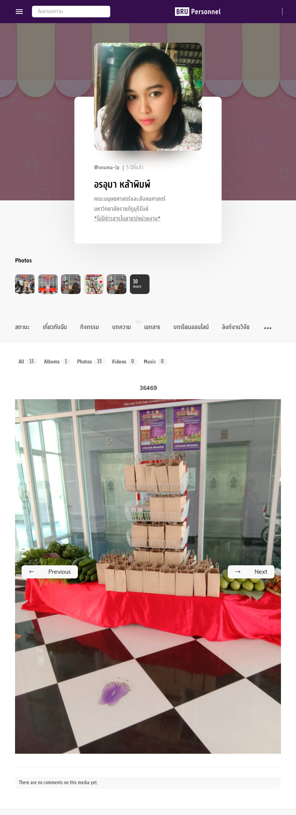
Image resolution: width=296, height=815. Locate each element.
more (137, 283)
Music (154, 362)
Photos (89, 362)
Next (260, 571)
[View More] (267, 328)
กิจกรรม (89, 327)
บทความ (121, 327)
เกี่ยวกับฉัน (55, 327)
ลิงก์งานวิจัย (235, 327)
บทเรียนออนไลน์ (191, 327)
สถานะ (22, 327)
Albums (55, 362)
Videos (123, 362)
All (26, 362)
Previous (59, 571)
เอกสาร (152, 327)
